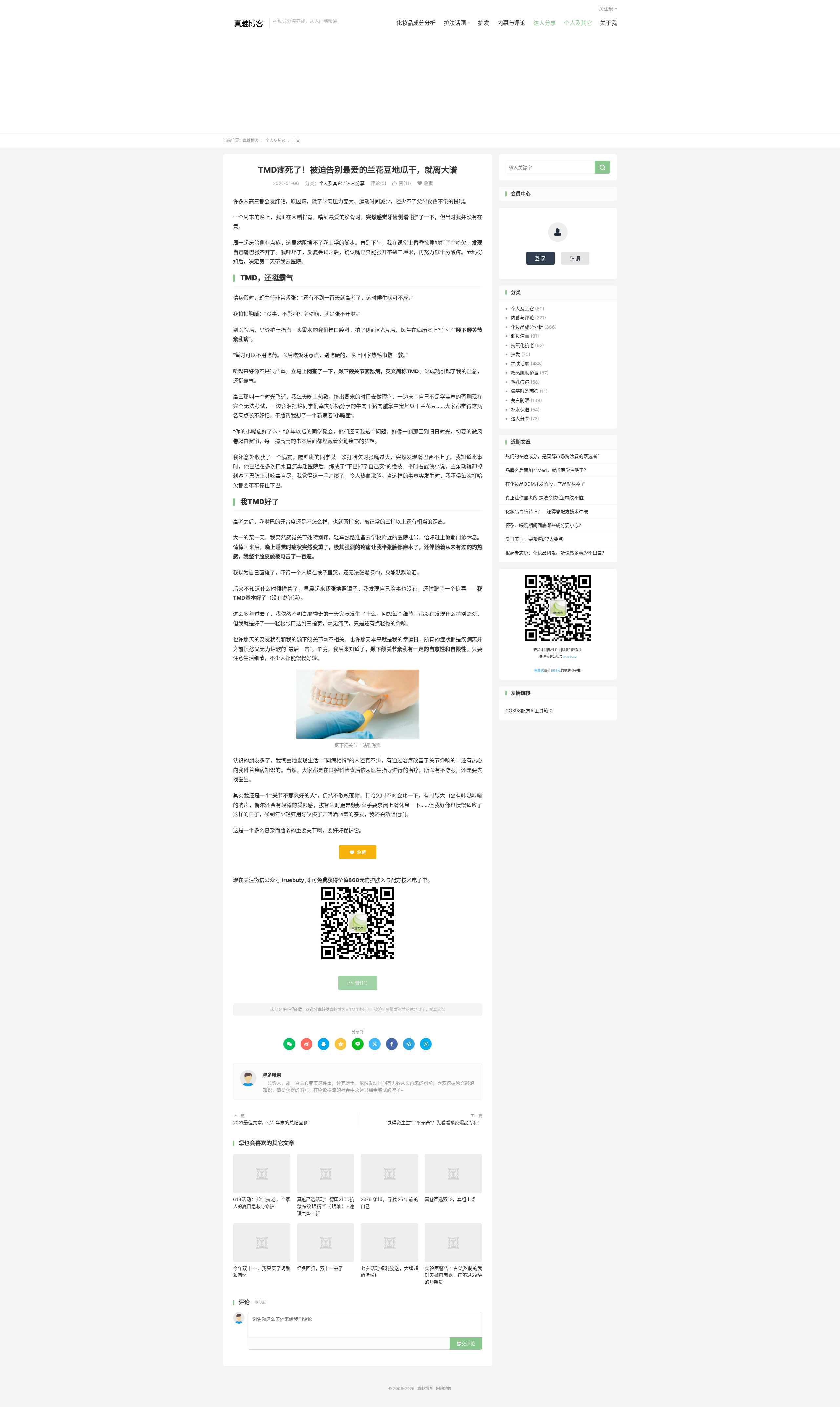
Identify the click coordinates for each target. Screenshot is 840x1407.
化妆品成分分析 (415, 23)
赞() (401, 183)
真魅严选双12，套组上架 (450, 1199)
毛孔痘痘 (520, 382)
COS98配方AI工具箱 (526, 710)
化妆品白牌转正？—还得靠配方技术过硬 (546, 511)
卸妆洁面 (520, 336)
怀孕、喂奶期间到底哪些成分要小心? (543, 525)
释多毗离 (272, 1074)
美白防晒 (520, 400)
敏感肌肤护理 (524, 372)
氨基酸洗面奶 (524, 391)
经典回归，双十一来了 (320, 1268)
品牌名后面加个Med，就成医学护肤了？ (546, 470)
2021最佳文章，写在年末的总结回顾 (270, 1122)
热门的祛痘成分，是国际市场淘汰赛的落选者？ (553, 456)
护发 (483, 23)
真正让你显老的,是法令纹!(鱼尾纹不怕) (545, 497)
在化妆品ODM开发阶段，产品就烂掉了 (545, 484)
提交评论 (466, 1343)
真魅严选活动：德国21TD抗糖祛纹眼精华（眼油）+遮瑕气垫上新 (325, 1206)
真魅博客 (244, 23)
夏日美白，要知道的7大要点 (534, 539)
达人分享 (545, 23)
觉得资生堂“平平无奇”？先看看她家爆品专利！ (434, 1122)
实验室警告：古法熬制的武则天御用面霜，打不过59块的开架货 (453, 1275)
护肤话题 (455, 23)
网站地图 (444, 1388)
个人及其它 (578, 23)
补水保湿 (520, 409)
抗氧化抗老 (522, 345)
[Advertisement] (420, 78)
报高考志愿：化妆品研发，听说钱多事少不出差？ (555, 552)
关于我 (608, 23)
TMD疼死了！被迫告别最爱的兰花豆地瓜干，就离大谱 (357, 170)
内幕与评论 (511, 23)
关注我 (606, 8)
